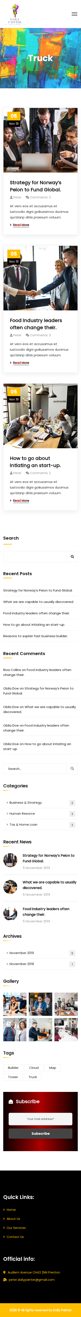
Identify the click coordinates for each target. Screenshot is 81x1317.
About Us (13, 1219)
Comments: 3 (40, 335)
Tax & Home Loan (41, 824)
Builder (13, 1067)
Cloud (34, 1067)
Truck (33, 1077)
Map (52, 1067)
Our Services (16, 1228)
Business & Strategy (41, 802)
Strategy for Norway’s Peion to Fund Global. (35, 186)
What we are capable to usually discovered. (38, 601)
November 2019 (41, 953)
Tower (13, 1077)
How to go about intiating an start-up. (35, 462)
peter (17, 197)
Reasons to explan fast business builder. (35, 636)
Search (11, 538)
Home (11, 1210)
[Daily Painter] (15, 13)
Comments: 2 (40, 197)
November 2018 (41, 964)
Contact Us (15, 1237)
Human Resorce (41, 813)
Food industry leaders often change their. (36, 324)
